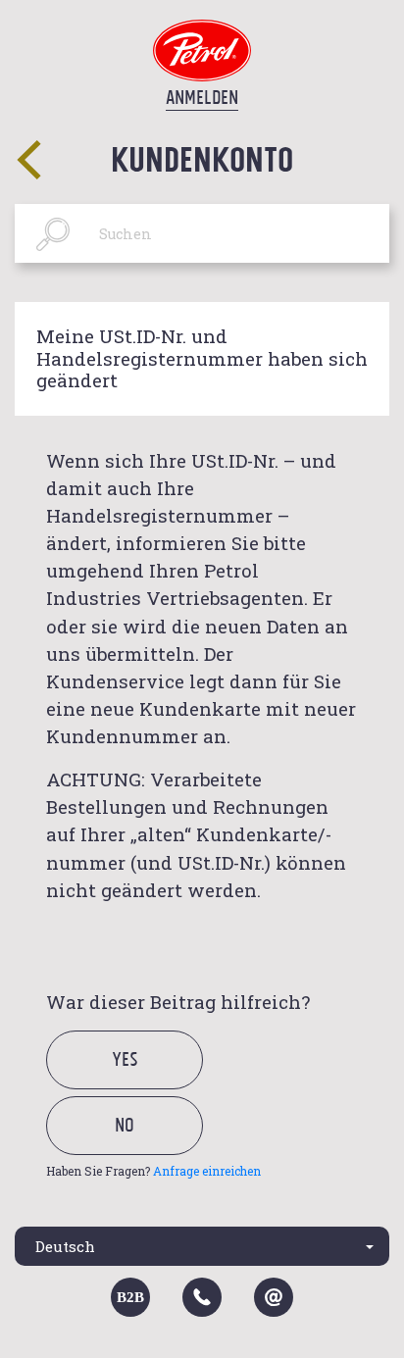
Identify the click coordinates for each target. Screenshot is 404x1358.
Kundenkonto (202, 158)
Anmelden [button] (202, 97)
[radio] (141, 1082)
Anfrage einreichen (207, 1171)
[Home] (202, 49)
